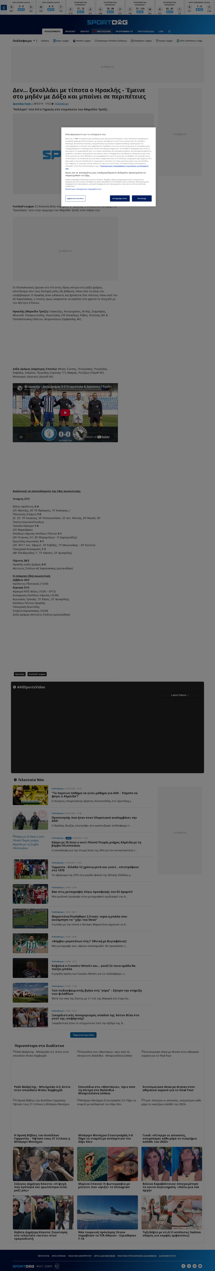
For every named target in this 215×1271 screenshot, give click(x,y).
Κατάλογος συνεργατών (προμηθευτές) (83, 189)
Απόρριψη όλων (119, 198)
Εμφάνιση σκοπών (75, 198)
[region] (108, 167)
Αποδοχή (142, 198)
